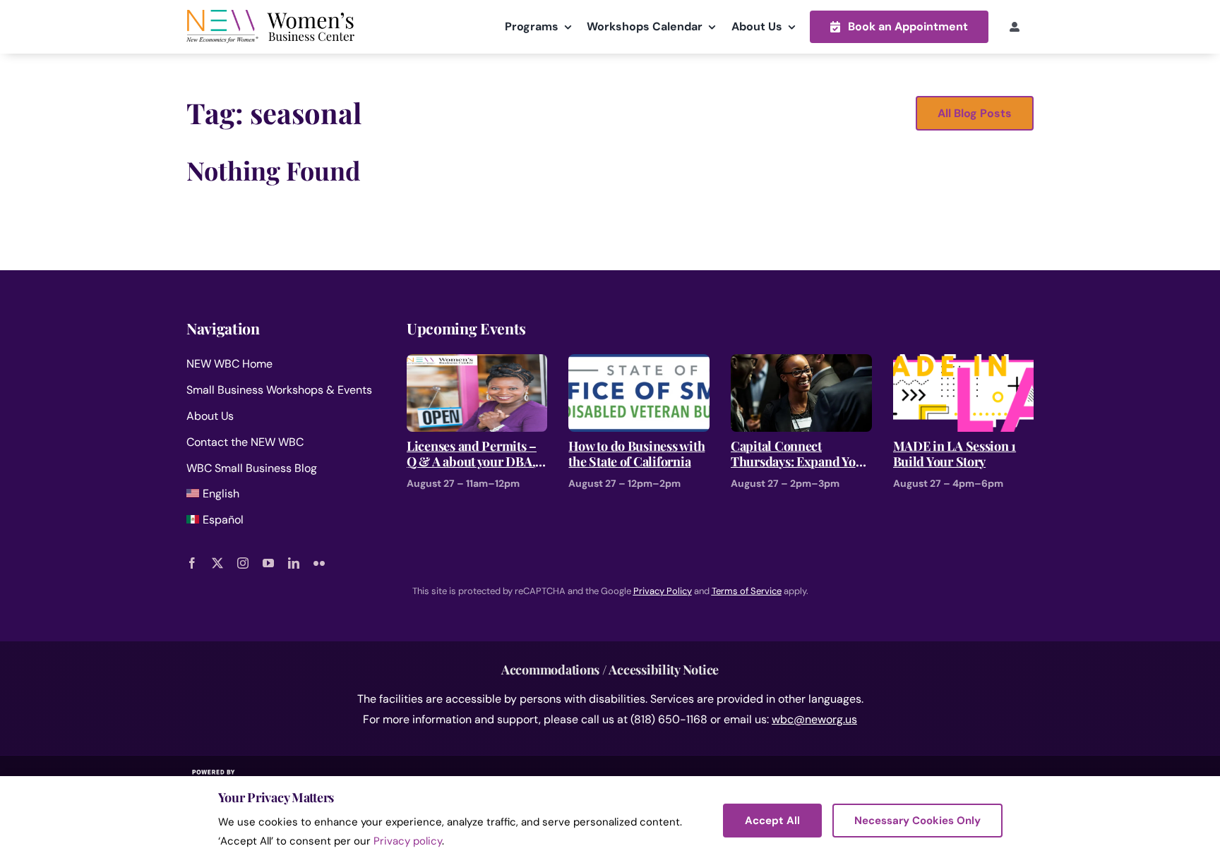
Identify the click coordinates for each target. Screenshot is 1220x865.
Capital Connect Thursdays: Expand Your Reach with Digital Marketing (799, 454)
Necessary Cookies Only (917, 820)
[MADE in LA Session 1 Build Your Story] (963, 363)
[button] (899, 26)
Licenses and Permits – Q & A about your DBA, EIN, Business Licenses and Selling (472, 454)
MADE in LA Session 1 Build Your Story (955, 454)
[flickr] (319, 563)
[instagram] (243, 563)
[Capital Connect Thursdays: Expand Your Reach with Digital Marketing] (801, 363)
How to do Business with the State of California (636, 454)
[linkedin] (293, 563)
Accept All (772, 820)
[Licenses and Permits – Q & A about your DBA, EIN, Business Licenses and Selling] (477, 363)
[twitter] (217, 563)
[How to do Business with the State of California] (639, 363)
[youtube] (268, 563)
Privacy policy (407, 841)
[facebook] (192, 563)
